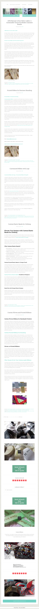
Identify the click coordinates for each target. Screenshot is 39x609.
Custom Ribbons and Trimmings (24, 160)
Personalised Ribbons (10, 159)
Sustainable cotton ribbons (18, 84)
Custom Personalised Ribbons (16, 83)
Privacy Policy (16, 607)
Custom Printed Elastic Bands (27, 305)
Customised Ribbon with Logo (19, 169)
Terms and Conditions (22, 607)
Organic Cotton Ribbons (12, 84)
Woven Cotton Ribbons (26, 84)
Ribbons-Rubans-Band (19, 10)
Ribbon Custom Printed (17, 159)
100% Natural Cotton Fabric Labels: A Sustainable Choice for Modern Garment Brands (19, 22)
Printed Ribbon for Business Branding (19, 90)
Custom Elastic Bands (11, 305)
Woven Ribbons (23, 306)
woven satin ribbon (6, 162)
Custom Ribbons (18, 160)
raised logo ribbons (25, 161)
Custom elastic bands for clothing (21, 237)
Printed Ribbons (18, 306)
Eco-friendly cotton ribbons (11, 82)
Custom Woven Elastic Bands (11, 274)
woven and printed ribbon (13, 191)
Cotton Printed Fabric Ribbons (12, 215)
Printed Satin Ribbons (19, 161)
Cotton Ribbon (10, 83)
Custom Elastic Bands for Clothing (19, 224)
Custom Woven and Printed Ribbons (25, 83)
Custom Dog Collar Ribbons (11, 160)
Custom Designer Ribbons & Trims (20, 215)
